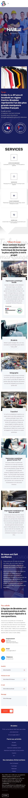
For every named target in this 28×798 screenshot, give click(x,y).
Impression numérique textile (14, 747)
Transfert (14, 753)
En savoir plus (13, 783)
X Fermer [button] (5, 795)
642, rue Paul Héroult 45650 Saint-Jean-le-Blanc (14, 729)
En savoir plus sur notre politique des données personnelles (13, 789)
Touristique (14, 766)
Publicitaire (14, 768)
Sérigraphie (14, 745)
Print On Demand (14, 763)
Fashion (14, 771)
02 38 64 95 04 (14, 732)
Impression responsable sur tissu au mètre (14, 750)
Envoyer (5, 711)
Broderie (14, 742)
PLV (14, 755)
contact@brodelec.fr (14, 735)
